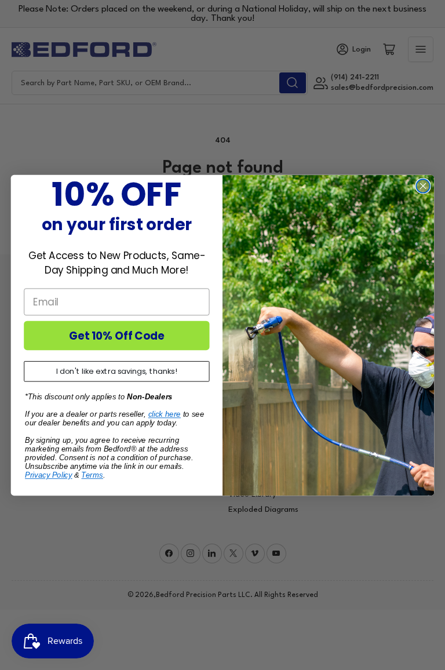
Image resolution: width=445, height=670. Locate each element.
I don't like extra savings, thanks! (116, 371)
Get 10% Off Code (116, 335)
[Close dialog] (422, 185)
